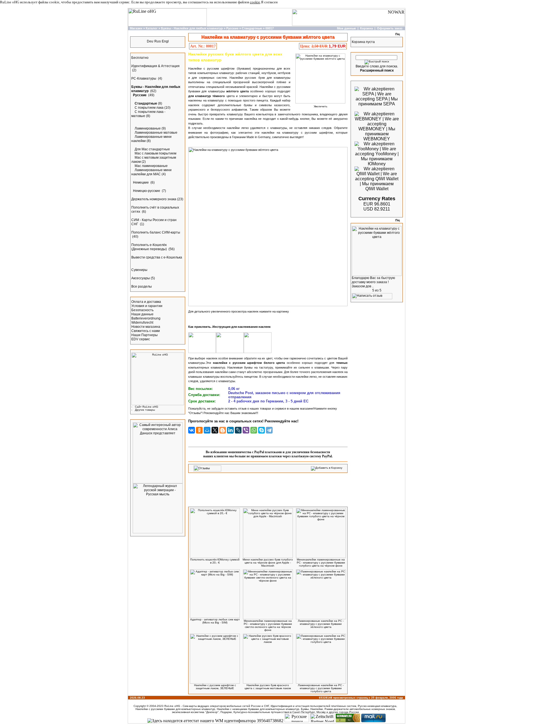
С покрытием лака (149, 108)
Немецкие (141, 182)
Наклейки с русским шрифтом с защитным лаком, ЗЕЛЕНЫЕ (215, 687)
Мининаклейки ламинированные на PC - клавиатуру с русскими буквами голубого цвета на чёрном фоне (321, 562)
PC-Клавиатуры (144, 78)
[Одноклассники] (199, 430)
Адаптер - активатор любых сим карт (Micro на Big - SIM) (215, 621)
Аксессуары (140, 278)
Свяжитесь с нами (145, 331)
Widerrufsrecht (142, 322)
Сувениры (139, 270)
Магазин (136, 28)
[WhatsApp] (253, 430)
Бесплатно (140, 58)
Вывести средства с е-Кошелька (156, 257)
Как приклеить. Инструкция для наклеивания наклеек (229, 326)
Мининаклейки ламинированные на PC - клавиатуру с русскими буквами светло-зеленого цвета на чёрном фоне (268, 625)
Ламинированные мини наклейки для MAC (151, 172)
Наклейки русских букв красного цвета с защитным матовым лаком (268, 687)
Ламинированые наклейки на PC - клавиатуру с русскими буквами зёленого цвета (321, 623)
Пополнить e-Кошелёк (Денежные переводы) (149, 247)
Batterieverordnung (145, 318)
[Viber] (246, 430)
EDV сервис (140, 339)
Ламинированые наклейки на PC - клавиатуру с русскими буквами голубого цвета (321, 688)
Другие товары (145, 409)
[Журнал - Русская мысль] (158, 532)
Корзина (366, 28)
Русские (232, 28)
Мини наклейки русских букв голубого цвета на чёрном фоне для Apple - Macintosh (268, 562)
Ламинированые (148, 128)
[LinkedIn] (230, 430)
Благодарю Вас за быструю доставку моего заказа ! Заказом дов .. (373, 282)
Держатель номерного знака (153, 199)
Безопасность (142, 310)
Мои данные (346, 28)
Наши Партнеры (144, 335)
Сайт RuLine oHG (146, 406)
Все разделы (141, 286)
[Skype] (261, 430)
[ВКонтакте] (191, 430)
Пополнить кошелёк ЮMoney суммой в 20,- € (215, 561)
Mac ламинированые (151, 166)
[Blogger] (222, 430)
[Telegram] (269, 430)
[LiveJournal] (238, 430)
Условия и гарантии (146, 306)
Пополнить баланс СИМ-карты (155, 232)
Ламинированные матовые (156, 133)
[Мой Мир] (207, 430)
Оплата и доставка (146, 302)
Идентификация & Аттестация (155, 66)
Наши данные (142, 314)
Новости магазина (145, 327)
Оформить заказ (389, 28)
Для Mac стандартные (152, 149)
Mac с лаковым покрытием (155, 153)
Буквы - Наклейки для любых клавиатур (192, 28)
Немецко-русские (147, 191)
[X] (215, 430)
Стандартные (252, 28)
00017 (269, 28)
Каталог (152, 28)
